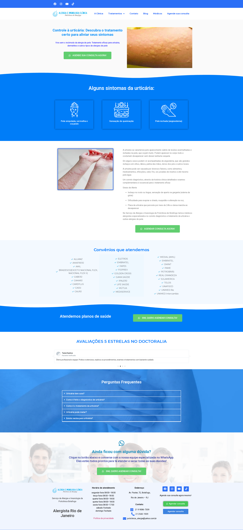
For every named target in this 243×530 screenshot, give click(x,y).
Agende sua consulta (178, 13)
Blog (145, 13)
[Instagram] (61, 4)
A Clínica (98, 13)
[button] (120, 366)
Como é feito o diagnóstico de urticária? (85, 400)
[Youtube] (67, 4)
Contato (134, 13)
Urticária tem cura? (75, 393)
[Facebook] (55, 4)
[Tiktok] (73, 4)
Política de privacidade (103, 518)
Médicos (157, 13)
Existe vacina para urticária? (79, 418)
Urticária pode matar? (76, 412)
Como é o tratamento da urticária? (82, 406)
